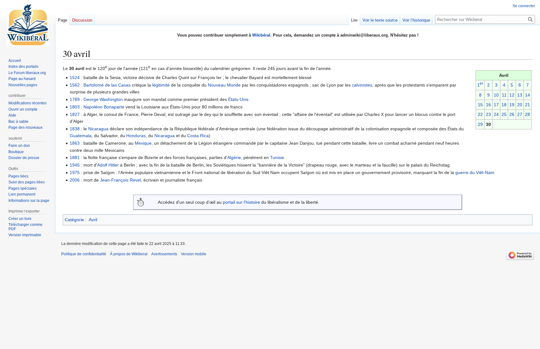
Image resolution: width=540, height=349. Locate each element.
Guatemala (81, 135)
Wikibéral (261, 35)
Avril (93, 219)
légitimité (161, 84)
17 (496, 104)
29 (480, 124)
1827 (75, 114)
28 (527, 114)
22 (480, 114)
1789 (75, 99)
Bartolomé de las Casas (107, 84)
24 (496, 114)
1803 (75, 106)
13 (519, 94)
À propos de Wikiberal (129, 254)
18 (504, 104)
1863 (75, 143)
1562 (75, 84)
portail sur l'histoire (241, 202)
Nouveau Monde (224, 84)
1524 (75, 77)
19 (511, 104)
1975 (75, 172)
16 (488, 104)
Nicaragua (98, 128)
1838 (75, 128)
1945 (75, 164)
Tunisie (277, 157)
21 (527, 104)
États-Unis (238, 99)
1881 (75, 157)
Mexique (143, 143)
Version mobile (193, 254)
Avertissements (164, 254)
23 (488, 114)
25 (504, 114)
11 (504, 94)
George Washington (103, 99)
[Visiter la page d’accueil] (27, 25)
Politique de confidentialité (83, 254)
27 (519, 114)
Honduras (136, 135)
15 (480, 104)
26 (511, 114)
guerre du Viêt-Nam (474, 172)
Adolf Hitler (108, 164)
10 (496, 94)
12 (511, 94)
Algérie (234, 157)
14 (527, 94)
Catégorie (74, 219)
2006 (75, 179)
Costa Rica (198, 135)
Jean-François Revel (120, 179)
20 (519, 104)
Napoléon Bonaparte (103, 106)
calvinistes (362, 84)
